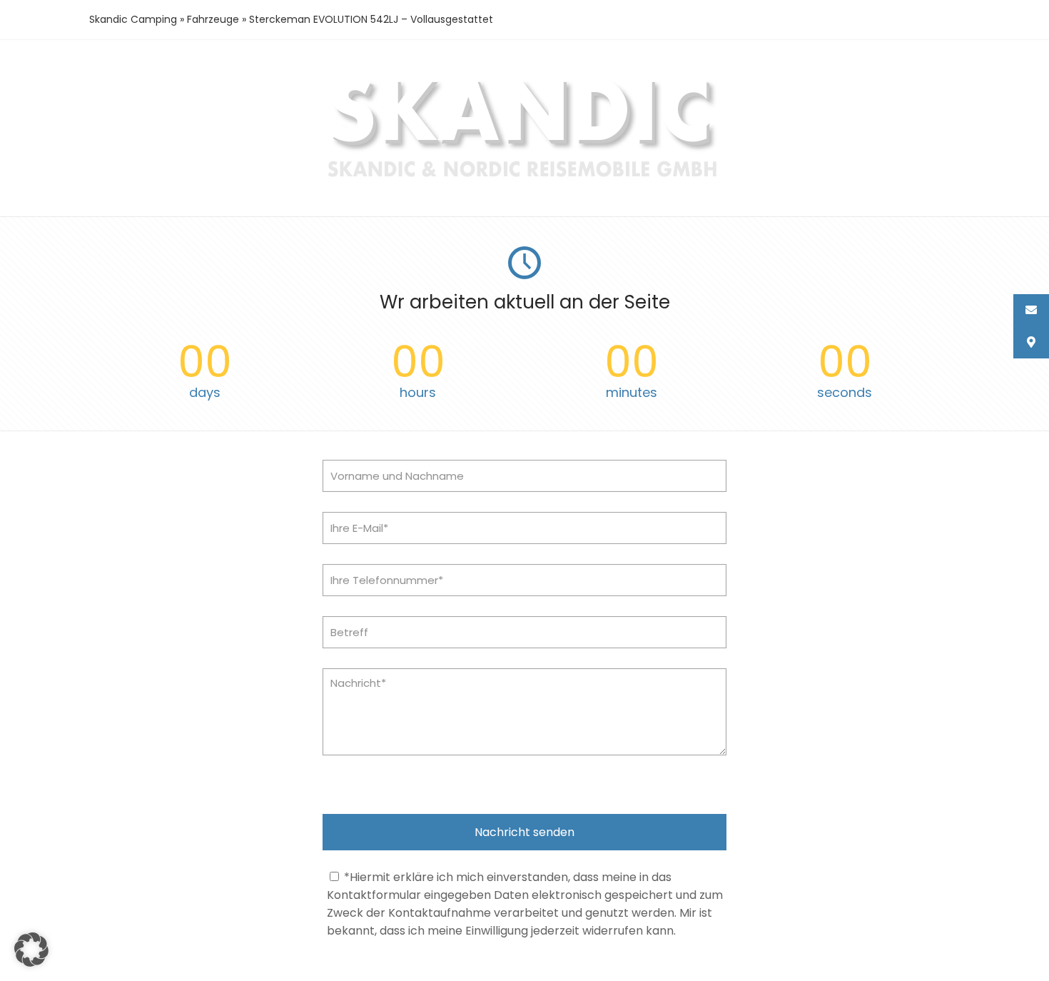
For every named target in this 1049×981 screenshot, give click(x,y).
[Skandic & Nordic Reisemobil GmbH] (525, 179)
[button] (31, 949)
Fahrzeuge (213, 19)
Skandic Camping (133, 19)
